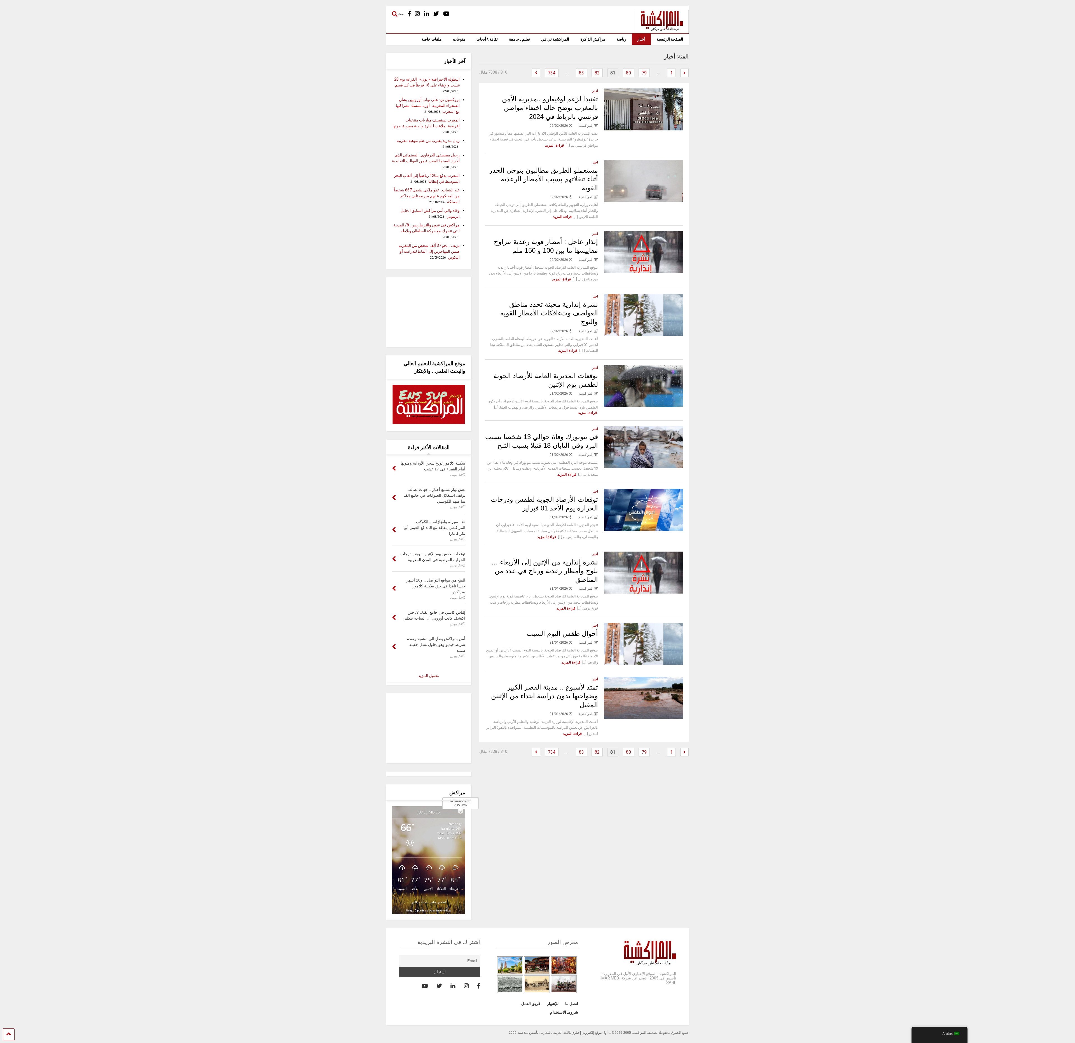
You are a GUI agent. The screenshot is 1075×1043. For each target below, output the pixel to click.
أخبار (641, 39)
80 (628, 73)
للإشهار (552, 1003)
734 (551, 73)
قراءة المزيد (554, 145)
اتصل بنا (571, 1003)
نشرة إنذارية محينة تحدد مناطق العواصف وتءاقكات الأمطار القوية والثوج (549, 313)
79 (644, 73)
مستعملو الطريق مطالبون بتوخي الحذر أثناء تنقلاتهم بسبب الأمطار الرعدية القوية (543, 179)
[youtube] (446, 14)
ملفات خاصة (431, 39)
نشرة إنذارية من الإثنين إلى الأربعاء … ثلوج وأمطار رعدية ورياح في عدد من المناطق (544, 570)
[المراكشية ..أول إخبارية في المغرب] (659, 29)
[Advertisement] (428, 312)
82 (597, 73)
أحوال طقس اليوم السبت (562, 633)
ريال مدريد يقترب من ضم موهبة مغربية (428, 140)
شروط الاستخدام (564, 1012)
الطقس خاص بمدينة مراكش (429, 902)
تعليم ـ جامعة (519, 39)
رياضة (621, 39)
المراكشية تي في (555, 39)
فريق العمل (530, 1003)
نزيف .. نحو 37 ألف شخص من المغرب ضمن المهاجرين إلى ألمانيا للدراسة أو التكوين (429, 251)
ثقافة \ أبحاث (487, 39)
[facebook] (409, 14)
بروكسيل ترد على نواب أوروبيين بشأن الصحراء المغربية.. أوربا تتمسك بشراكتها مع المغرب (428, 105)
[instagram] (417, 14)
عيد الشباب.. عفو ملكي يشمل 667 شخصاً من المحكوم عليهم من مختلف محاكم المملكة (427, 196)
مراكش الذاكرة (592, 39)
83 (581, 73)
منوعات (459, 39)
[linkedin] (426, 14)
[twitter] (436, 14)
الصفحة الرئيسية (669, 39)
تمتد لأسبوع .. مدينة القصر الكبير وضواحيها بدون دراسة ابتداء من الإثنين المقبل (544, 695)
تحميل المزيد (428, 675)
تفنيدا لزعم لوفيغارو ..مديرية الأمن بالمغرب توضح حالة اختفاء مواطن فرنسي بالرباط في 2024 (550, 107)
